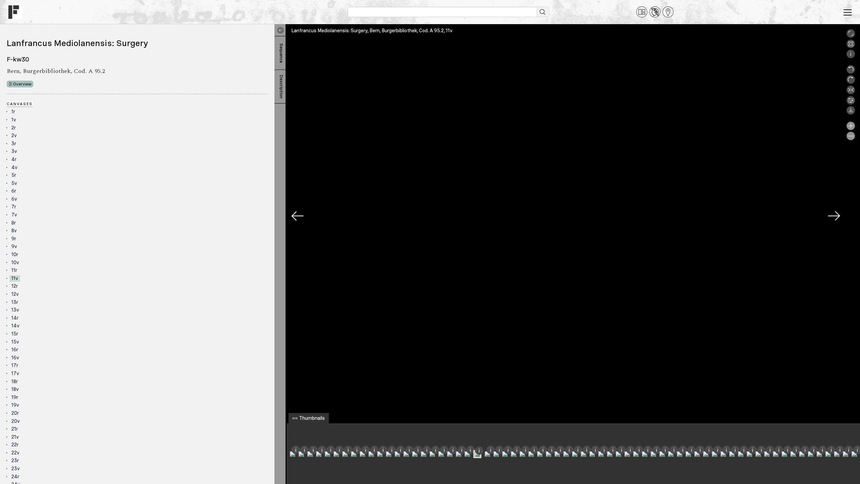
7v (14, 214)
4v (14, 167)
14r (14, 318)
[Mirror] (851, 92)
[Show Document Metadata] (851, 56)
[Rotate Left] (851, 72)
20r (15, 413)
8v (14, 230)
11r (14, 270)
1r (13, 111)
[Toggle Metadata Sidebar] (279, 30)
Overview (22, 84)
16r (14, 349)
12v (15, 294)
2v (14, 135)
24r (15, 476)
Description (281, 86)
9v (14, 246)
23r (15, 460)
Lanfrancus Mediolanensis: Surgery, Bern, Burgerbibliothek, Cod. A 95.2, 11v (372, 30)
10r (14, 254)
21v (15, 437)
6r (13, 191)
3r (13, 143)
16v (15, 357)
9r (13, 238)
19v (15, 405)
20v (15, 421)
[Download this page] (851, 113)
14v (15, 325)
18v (15, 389)
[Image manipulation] (851, 103)
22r (14, 444)
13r (14, 302)
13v (15, 310)
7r (13, 206)
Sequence (281, 53)
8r (13, 223)
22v (15, 452)
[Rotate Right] (851, 82)
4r (13, 159)
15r (14, 333)
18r (14, 381)
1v (13, 119)
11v (14, 278)
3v (14, 151)
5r (13, 175)
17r (14, 365)
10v (15, 262)
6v (14, 199)
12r (14, 286)
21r (14, 429)
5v (14, 183)
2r (13, 127)
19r (14, 397)
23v (15, 468)
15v (15, 342)
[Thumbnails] (851, 46)
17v (15, 373)
